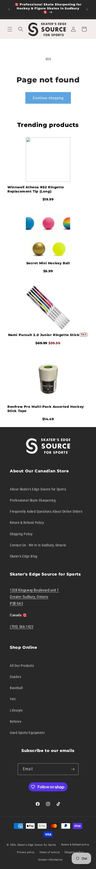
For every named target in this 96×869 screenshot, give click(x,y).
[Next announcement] (86, 9)
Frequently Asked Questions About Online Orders (46, 511)
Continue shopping (48, 98)
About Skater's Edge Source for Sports (38, 489)
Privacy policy (26, 852)
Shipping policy (74, 852)
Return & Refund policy (75, 844)
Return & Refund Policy (27, 523)
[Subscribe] (72, 769)
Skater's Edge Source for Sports (36, 844)
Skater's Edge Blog (23, 556)
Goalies (15, 677)
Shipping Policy (21, 534)
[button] (9, 29)
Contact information (50, 859)
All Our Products (22, 666)
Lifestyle (16, 710)
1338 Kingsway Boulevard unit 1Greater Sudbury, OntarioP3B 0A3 (34, 597)
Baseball (16, 688)
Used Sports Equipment (27, 733)
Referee (15, 722)
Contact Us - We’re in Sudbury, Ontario (38, 545)
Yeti (13, 699)
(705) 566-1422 (21, 627)
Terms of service (49, 852)
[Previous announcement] (9, 9)
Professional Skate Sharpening (33, 500)
